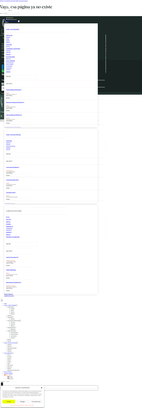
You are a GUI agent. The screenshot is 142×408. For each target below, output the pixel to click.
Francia (9, 358)
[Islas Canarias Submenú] (15, 331)
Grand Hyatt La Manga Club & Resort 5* (15, 102)
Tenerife (8, 69)
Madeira (8, 147)
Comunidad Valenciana (13, 48)
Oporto (8, 149)
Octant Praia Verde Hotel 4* (12, 180)
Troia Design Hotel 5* (11, 192)
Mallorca (8, 58)
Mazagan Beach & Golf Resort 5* (13, 282)
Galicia (8, 54)
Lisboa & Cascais (10, 146)
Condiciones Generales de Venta (17, 405)
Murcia (8, 71)
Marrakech (9, 230)
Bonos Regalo (8, 371)
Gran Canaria (9, 64)
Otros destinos (8, 353)
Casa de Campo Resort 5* (12, 257)
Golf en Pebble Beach (11, 270)
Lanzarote (9, 67)
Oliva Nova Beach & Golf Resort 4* (14, 115)
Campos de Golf (9, 296)
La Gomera (9, 66)
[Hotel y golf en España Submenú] (16, 305)
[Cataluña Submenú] (12, 317)
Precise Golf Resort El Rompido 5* (14, 89)
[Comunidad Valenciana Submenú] (20, 320)
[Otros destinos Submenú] (12, 353)
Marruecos (9, 226)
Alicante (8, 50)
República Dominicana (13, 237)
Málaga (8, 42)
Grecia (8, 221)
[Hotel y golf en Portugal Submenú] (17, 343)
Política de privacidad (29, 405)
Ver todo (8, 76)
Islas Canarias (10, 61)
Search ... (3, 381)
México (8, 234)
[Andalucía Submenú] (13, 307)
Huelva (8, 40)
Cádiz (7, 39)
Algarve (8, 144)
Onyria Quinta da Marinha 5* (12, 167)
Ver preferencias (36, 401)
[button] (41, 388)
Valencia (8, 52)
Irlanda (8, 224)
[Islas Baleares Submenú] (15, 327)
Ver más (8, 97)
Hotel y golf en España (10, 305)
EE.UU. (8, 217)
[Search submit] (3, 31)
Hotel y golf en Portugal (10, 342)
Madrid (9, 339)
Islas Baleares (10, 57)
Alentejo (8, 142)
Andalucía (9, 35)
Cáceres (9, 315)
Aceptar (9, 401)
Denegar (22, 401)
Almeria (8, 37)
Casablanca (9, 228)
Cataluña (9, 44)
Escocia (8, 219)
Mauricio (9, 232)
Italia (8, 363)
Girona (8, 46)
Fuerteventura (10, 62)
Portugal (9, 140)
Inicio (5, 303)
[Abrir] (2, 300)
